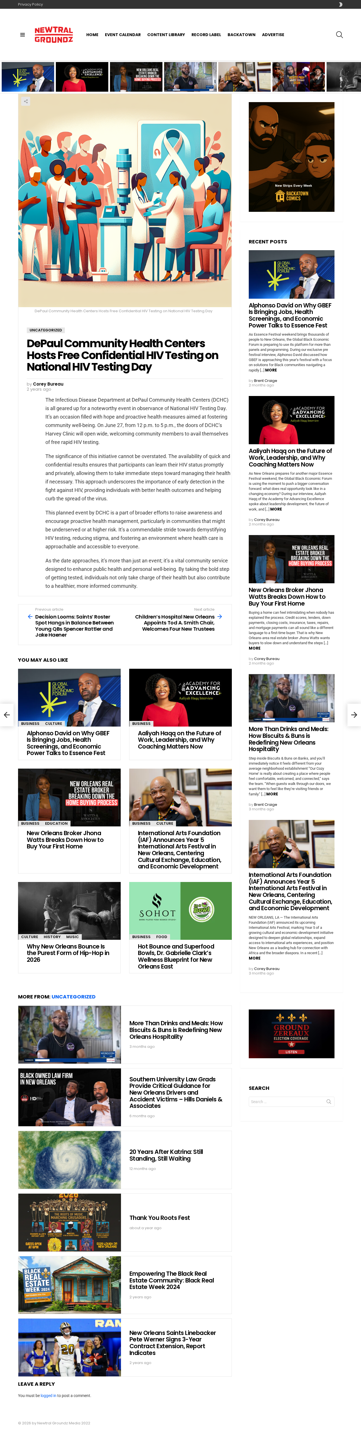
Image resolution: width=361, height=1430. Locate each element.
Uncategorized (74, 996)
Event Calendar (123, 35)
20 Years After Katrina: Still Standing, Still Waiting (166, 1155)
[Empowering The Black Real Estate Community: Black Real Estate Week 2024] (69, 1285)
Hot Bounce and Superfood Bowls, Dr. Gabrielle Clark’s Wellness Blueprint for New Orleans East (176, 956)
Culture (53, 723)
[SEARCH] (339, 34)
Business (30, 723)
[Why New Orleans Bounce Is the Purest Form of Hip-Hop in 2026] (69, 911)
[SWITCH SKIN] (340, 4)
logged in (48, 1395)
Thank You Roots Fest (159, 1218)
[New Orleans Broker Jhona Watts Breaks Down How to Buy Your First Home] (69, 797)
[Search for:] (291, 1102)
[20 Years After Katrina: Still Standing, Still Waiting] (69, 1160)
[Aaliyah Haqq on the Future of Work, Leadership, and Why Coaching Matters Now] (180, 698)
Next (358, 76)
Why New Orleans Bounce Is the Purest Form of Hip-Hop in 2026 (68, 953)
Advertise (273, 35)
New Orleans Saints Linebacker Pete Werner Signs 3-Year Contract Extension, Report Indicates (172, 1343)
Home (92, 35)
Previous (3, 76)
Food (161, 937)
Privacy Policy (30, 4)
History (52, 937)
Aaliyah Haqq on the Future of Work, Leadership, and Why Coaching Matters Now (80, 82)
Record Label (206, 35)
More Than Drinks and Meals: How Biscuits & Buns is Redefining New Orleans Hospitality (186, 82)
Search (328, 1103)
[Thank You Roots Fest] (69, 1222)
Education (56, 823)
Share (25, 101)
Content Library (166, 35)
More (271, 370)
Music (72, 937)
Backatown (242, 35)
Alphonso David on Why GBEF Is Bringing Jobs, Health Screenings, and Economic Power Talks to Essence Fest (28, 80)
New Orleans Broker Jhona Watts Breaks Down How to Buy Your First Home (134, 82)
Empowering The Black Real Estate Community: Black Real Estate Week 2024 (171, 1280)
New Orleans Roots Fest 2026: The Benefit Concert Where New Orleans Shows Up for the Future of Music (298, 80)
